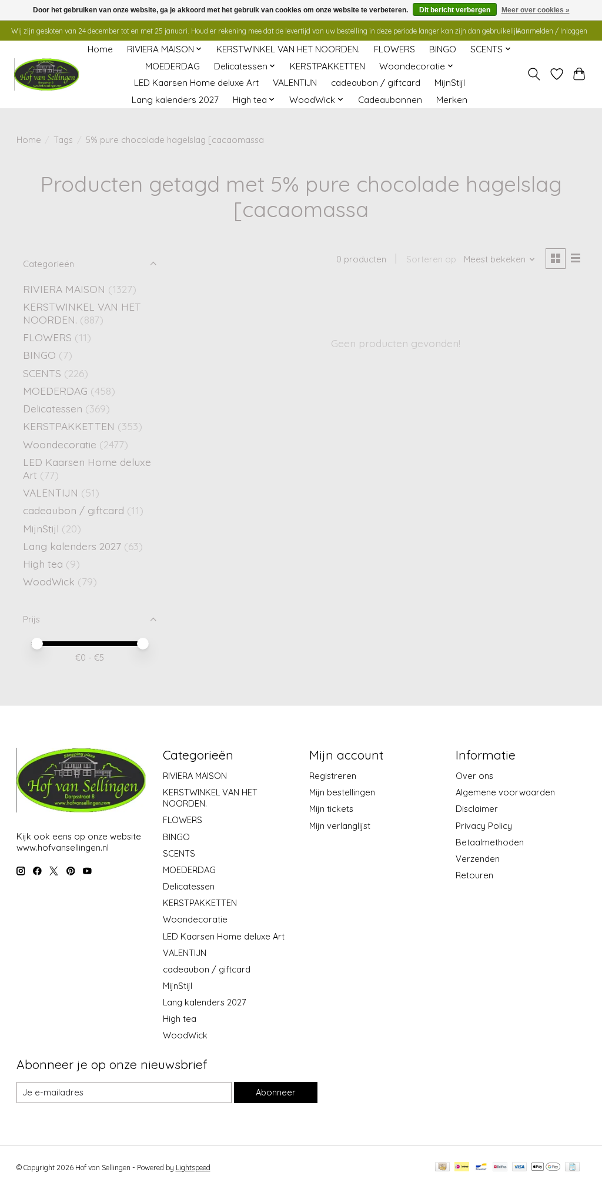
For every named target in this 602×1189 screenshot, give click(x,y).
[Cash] (442, 1167)
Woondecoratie (61, 444)
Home (100, 49)
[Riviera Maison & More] (46, 74)
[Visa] (519, 1167)
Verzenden (478, 858)
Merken (451, 99)
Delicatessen (54, 408)
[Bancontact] (481, 1167)
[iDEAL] (461, 1167)
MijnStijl (449, 82)
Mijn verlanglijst (339, 825)
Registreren (332, 775)
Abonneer (276, 1092)
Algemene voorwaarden (505, 792)
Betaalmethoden (490, 842)
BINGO (442, 49)
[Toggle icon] (533, 74)
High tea (43, 563)
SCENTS (42, 373)
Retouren (474, 875)
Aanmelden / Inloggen (552, 30)
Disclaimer (477, 808)
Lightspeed (193, 1167)
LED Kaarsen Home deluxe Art (196, 82)
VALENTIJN (295, 82)
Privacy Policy (484, 825)
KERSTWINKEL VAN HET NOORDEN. (288, 49)
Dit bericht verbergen (454, 10)
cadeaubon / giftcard (375, 82)
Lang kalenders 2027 (175, 99)
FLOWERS (394, 49)
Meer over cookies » (535, 10)
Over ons (474, 775)
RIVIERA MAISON (64, 288)
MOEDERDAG (172, 66)
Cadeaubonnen (390, 99)
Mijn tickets (331, 808)
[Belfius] (500, 1167)
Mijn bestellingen (342, 792)
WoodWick (49, 581)
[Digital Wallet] (545, 1167)
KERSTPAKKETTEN (327, 66)
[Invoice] (572, 1167)
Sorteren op (431, 259)
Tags (63, 139)
